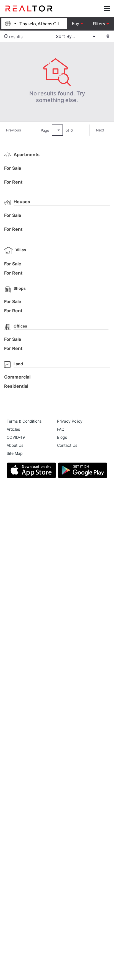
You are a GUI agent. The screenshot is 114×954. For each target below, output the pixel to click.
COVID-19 (16, 437)
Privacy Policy (69, 421)
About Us (15, 445)
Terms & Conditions (24, 421)
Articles (13, 429)
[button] (101, 24)
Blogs (62, 437)
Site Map (15, 453)
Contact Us (67, 445)
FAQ (60, 429)
